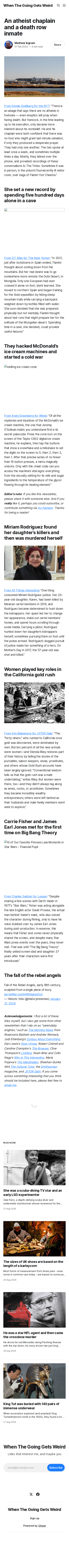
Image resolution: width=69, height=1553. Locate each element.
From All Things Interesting (21, 590)
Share (57, 44)
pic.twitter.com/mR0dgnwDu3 (23, 994)
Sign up (34, 1518)
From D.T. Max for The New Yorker (27, 258)
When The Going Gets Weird (28, 5)
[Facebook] (38, 1494)
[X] (31, 1494)
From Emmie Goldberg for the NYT (27, 106)
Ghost (42, 1525)
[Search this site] (58, 5)
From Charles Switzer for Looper (25, 896)
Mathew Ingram (25, 43)
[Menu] (64, 5)
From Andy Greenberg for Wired (25, 415)
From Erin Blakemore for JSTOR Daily (28, 733)
